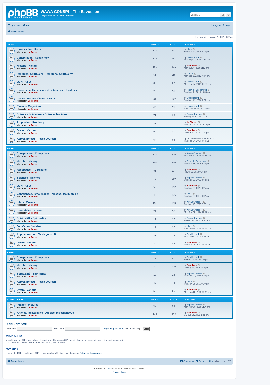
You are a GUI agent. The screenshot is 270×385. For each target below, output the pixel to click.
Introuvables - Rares (29, 49)
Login (9, 324)
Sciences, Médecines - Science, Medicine (42, 114)
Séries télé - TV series (30, 210)
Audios (10, 252)
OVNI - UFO (24, 81)
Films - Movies (26, 202)
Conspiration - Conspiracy (33, 57)
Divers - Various (26, 130)
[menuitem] (27, 25)
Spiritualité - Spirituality (31, 218)
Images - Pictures (27, 304)
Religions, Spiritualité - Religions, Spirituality (45, 73)
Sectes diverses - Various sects (36, 98)
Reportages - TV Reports (32, 169)
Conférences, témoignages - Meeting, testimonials (47, 193)
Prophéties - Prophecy (30, 122)
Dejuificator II (193, 57)
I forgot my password (112, 328)
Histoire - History (27, 65)
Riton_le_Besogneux (197, 90)
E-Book (10, 44)
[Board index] (24, 13)
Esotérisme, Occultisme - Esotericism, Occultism (47, 90)
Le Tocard (33, 52)
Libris (189, 49)
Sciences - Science (28, 177)
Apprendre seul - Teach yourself (36, 138)
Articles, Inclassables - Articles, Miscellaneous (45, 312)
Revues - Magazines (29, 106)
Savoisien (192, 65)
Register (21, 324)
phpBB (109, 368)
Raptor (190, 73)
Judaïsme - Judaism (29, 226)
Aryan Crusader (194, 114)
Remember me (132, 328)
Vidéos (10, 148)
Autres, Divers (15, 299)
